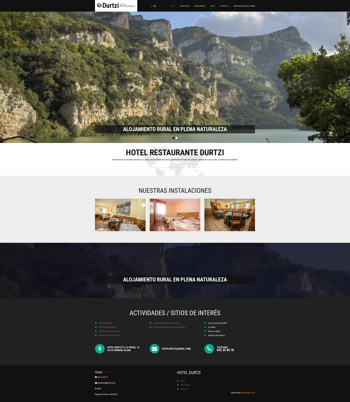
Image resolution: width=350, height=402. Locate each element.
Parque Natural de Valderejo (109, 335)
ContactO (224, 6)
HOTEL (212, 6)
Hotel (104, 372)
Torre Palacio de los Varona (109, 331)
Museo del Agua (105, 323)
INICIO (173, 6)
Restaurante (185, 385)
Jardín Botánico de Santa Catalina (167, 323)
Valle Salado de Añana (107, 327)
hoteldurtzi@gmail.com (176, 348)
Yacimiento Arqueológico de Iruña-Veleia (169, 327)
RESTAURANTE (199, 6)
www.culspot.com (248, 393)
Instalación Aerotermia (244, 6)
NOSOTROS (184, 6)
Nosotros (184, 389)
